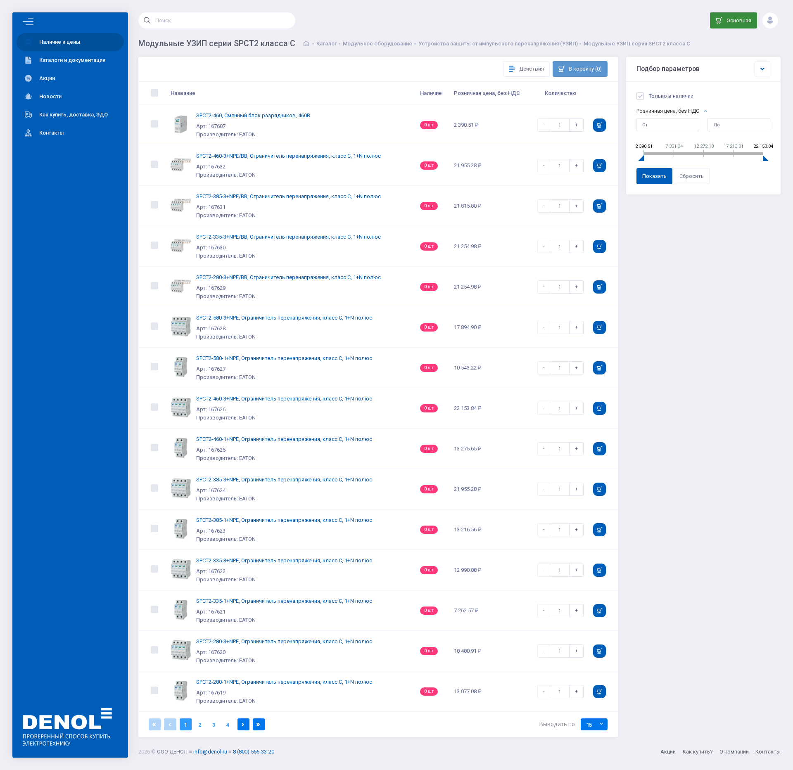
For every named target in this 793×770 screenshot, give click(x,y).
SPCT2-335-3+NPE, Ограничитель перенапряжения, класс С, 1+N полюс (284, 560)
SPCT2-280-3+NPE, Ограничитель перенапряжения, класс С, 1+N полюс (284, 641)
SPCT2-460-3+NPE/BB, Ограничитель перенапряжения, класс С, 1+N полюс (288, 156)
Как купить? (698, 752)
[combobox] (594, 724)
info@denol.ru (210, 752)
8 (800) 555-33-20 (253, 752)
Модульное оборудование (377, 43)
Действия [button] (531, 69)
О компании (734, 752)
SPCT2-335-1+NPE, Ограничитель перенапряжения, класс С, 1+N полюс (284, 601)
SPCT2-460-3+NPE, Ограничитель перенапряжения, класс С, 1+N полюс (284, 399)
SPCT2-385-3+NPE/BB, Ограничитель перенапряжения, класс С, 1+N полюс (288, 196)
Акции (668, 752)
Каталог (326, 43)
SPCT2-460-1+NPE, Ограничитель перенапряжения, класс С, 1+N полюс (284, 439)
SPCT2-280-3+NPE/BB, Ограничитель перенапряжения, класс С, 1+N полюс (288, 277)
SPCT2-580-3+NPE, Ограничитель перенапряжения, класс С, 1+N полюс (284, 318)
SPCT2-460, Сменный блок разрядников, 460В (253, 115)
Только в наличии (671, 96)
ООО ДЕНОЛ (172, 752)
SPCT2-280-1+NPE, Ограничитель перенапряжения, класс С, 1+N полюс (284, 682)
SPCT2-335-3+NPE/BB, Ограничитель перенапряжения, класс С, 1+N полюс (288, 237)
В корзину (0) (584, 69)
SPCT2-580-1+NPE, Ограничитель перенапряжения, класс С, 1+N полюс (284, 358)
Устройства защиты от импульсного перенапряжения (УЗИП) (498, 43)
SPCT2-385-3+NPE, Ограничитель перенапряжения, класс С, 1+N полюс (284, 479)
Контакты (768, 752)
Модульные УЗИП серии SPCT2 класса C (637, 43)
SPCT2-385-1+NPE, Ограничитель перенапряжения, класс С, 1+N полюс (284, 520)
